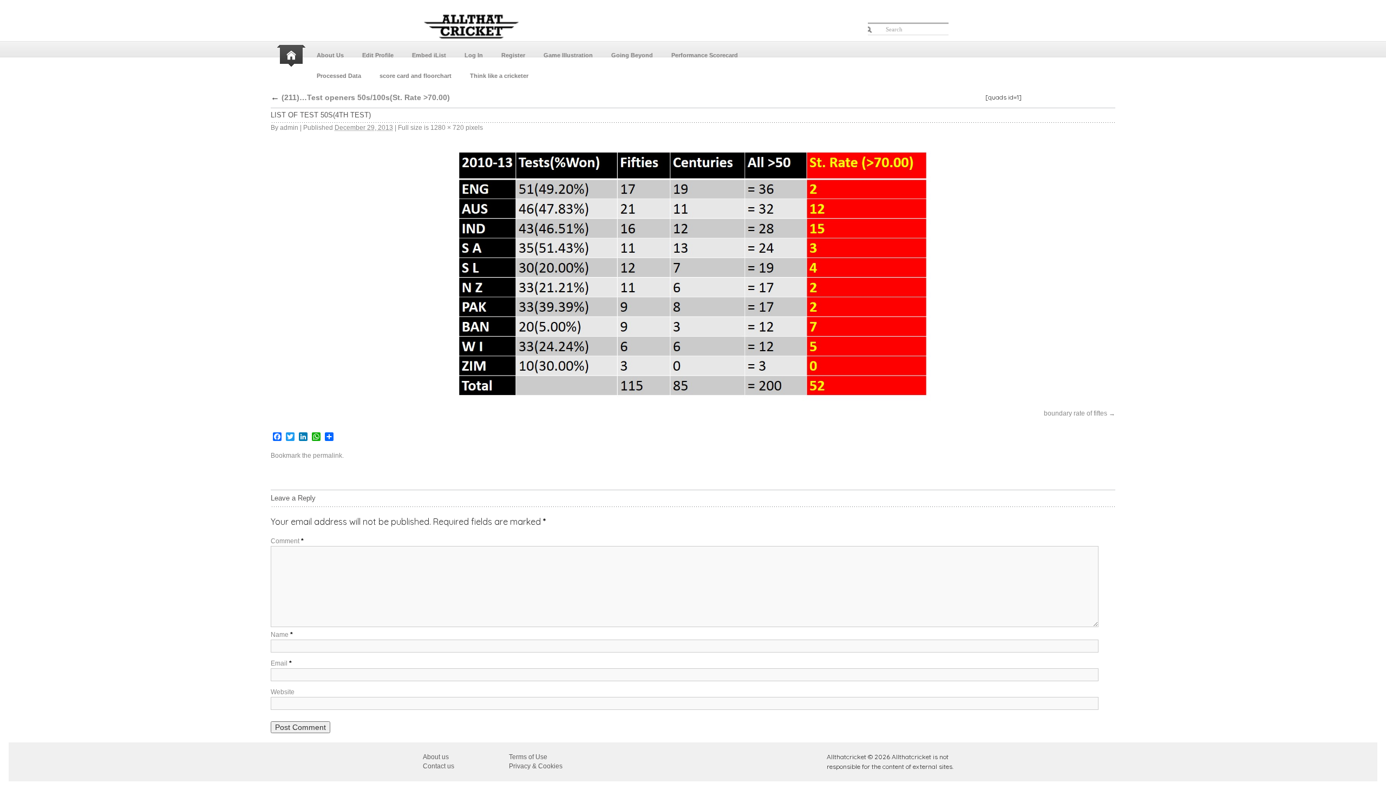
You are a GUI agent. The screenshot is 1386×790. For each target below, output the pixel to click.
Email (281, 663)
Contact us (438, 766)
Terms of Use (528, 757)
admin (289, 127)
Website (283, 692)
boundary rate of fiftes (1075, 413)
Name (282, 634)
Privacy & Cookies (536, 766)
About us (436, 757)
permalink (327, 455)
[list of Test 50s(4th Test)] (693, 276)
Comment (287, 541)
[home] (292, 56)
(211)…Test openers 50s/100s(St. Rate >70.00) (360, 97)
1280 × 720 (447, 127)
